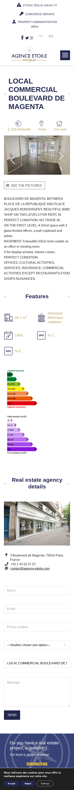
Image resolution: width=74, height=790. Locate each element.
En (51, 36)
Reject (28, 783)
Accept (11, 783)
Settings (45, 783)
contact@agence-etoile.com (30, 568)
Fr (40, 36)
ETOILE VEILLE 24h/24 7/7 (39, 5)
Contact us (37, 764)
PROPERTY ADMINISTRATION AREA (37, 24)
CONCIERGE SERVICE (39, 14)
